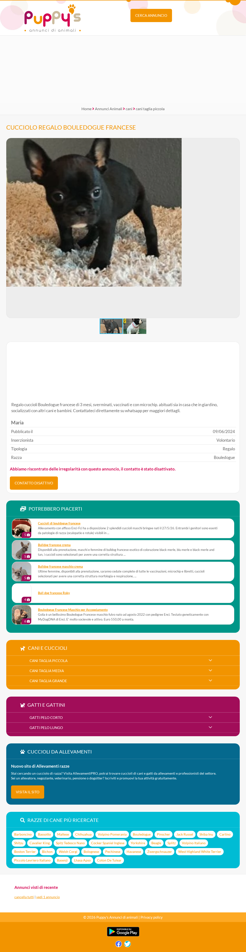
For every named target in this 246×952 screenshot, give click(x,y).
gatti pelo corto (46, 717)
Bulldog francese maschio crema (60, 566)
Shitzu (18, 843)
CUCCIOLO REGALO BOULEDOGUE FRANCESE (71, 127)
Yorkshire (138, 843)
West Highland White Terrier (199, 852)
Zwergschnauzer (159, 852)
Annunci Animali (108, 108)
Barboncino (23, 834)
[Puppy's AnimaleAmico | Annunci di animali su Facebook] (118, 945)
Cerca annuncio (151, 15)
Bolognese (91, 852)
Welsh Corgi (68, 852)
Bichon (47, 852)
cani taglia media (47, 671)
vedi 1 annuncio (48, 897)
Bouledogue (142, 834)
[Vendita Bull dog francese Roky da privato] (21, 593)
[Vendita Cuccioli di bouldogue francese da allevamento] (21, 528)
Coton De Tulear (109, 860)
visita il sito (27, 792)
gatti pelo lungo (46, 727)
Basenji (62, 860)
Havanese (134, 852)
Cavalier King (40, 843)
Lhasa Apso (82, 860)
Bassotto (44, 834)
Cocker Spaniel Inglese (107, 843)
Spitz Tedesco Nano (70, 843)
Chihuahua (83, 834)
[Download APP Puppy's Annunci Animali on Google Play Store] (123, 935)
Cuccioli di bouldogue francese (59, 523)
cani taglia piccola (150, 108)
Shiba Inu (206, 834)
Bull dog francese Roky (54, 593)
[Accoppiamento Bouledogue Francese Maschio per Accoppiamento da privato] (21, 614)
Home (86, 108)
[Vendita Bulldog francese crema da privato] (21, 550)
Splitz (171, 843)
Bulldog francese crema (54, 545)
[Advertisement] (123, 69)
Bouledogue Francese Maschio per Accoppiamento (73, 610)
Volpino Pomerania (112, 834)
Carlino (225, 834)
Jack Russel (184, 834)
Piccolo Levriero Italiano (32, 860)
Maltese (63, 834)
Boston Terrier (25, 852)
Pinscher (163, 834)
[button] (236, 228)
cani (129, 108)
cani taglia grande (48, 681)
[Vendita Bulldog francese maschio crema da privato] (21, 571)
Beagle (156, 843)
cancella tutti (24, 897)
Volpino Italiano (194, 843)
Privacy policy (152, 917)
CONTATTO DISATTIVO (34, 483)
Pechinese (112, 852)
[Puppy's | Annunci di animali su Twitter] (127, 945)
